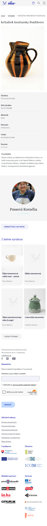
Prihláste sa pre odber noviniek (13, 373)
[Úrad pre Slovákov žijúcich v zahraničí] (35, 508)
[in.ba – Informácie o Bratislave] (11, 495)
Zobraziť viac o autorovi (14, 226)
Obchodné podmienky (9, 430)
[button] (44, 3)
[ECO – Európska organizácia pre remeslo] (35, 458)
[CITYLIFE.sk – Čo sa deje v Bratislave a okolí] (11, 502)
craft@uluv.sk (6, 355)
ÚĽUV (3, 15)
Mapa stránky (6, 441)
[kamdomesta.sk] (11, 488)
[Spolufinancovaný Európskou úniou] (11, 458)
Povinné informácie (8, 426)
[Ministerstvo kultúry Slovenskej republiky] (11, 452)
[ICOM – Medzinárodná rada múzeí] (35, 465)
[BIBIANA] (35, 495)
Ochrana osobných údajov (10, 433)
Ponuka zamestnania (9, 422)
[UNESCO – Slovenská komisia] (35, 481)
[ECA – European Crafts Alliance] (35, 452)
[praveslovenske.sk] (11, 481)
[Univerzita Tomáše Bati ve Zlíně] (35, 502)
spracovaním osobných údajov (24, 384)
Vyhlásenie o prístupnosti (10, 437)
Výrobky (11, 15)
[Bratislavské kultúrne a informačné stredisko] (35, 515)
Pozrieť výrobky (11, 336)
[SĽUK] (35, 488)
